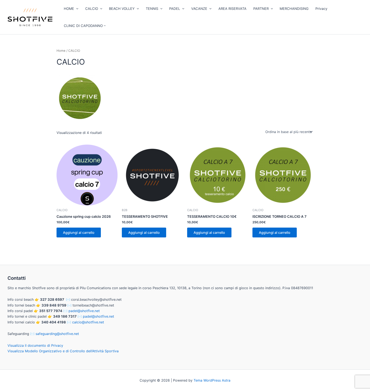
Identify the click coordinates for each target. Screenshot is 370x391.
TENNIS (152, 8)
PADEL (174, 8)
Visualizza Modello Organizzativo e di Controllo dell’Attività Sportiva (63, 351)
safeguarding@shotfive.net (57, 334)
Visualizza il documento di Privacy (35, 345)
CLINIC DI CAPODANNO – (85, 26)
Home (61, 51)
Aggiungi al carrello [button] (78, 232)
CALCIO (91, 8)
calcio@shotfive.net (88, 322)
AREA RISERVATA (232, 8)
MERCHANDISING (294, 8)
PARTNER (261, 8)
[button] (76, 8)
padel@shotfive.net (84, 311)
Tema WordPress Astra (212, 380)
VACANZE (199, 8)
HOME (69, 8)
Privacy (321, 8)
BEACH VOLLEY (122, 8)
